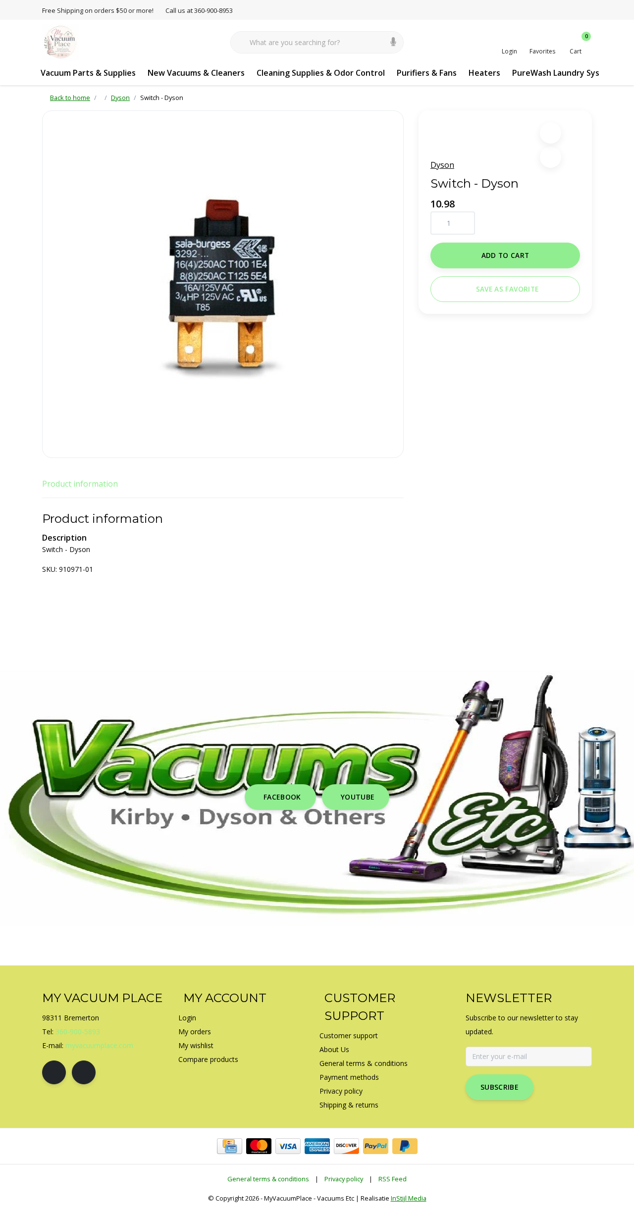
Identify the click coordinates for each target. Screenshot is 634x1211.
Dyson (442, 164)
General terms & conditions (268, 1178)
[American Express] (317, 1146)
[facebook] (54, 1072)
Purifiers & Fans (427, 72)
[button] (550, 133)
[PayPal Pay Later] (405, 1146)
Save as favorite (507, 289)
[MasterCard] (258, 1146)
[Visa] (288, 1146)
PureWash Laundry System (563, 72)
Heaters (484, 72)
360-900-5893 (77, 1031)
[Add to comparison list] (550, 157)
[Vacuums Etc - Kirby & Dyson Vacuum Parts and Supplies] (60, 41)
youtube (357, 797)
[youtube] (84, 1072)
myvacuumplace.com (99, 1045)
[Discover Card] (346, 1146)
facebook (282, 797)
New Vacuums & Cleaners (196, 72)
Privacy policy (343, 1178)
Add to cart (505, 255)
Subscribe (499, 1087)
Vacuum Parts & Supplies (88, 72)
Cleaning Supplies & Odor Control (321, 72)
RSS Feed (392, 1178)
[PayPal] (375, 1146)
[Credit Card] (229, 1146)
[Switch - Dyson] (223, 284)
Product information (80, 483)
